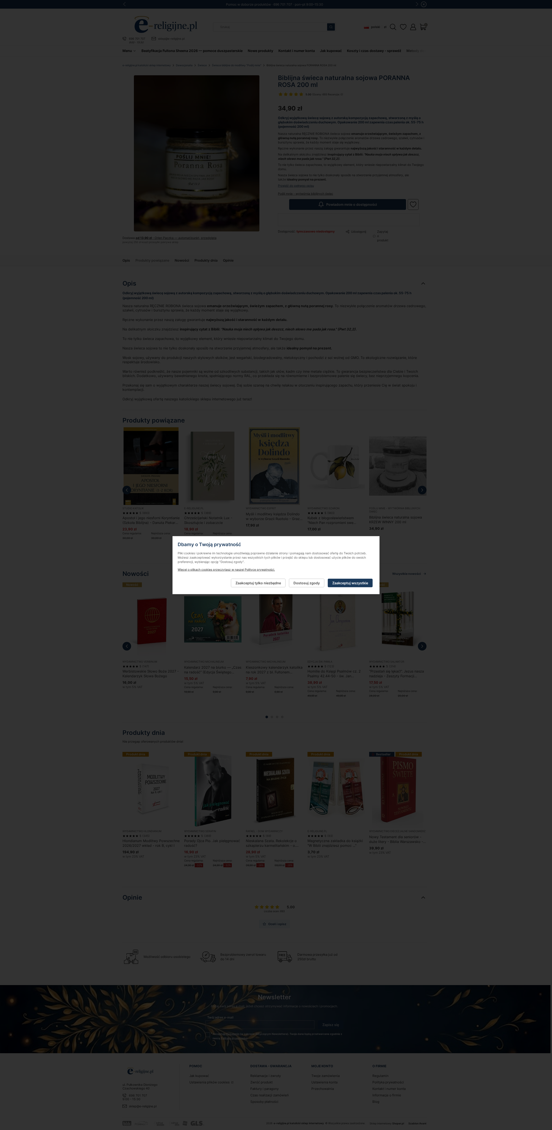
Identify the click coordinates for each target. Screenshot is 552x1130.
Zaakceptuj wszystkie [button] (350, 583)
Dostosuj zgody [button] (306, 583)
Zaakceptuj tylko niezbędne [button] (258, 583)
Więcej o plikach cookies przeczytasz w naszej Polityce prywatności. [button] (226, 569)
